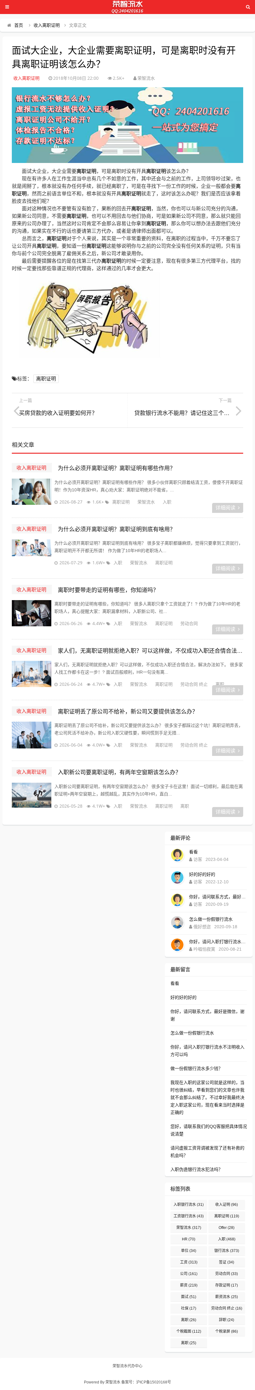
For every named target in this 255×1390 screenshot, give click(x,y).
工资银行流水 (189, 1216)
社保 (188, 1308)
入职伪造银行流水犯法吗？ (196, 1169)
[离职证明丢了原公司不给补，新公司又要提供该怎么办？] (31, 737)
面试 (188, 1297)
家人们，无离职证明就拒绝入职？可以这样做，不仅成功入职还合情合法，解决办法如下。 (150, 651)
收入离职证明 (47, 25)
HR (188, 1239)
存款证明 (226, 1285)
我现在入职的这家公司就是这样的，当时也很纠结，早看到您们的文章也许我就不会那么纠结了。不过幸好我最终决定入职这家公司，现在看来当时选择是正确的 (207, 1097)
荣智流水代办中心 (127, 1366)
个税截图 (188, 1331)
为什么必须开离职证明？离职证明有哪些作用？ (116, 468)
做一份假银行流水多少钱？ (196, 1068)
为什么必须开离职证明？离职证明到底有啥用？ (116, 529)
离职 (220, 684)
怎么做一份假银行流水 (211, 919)
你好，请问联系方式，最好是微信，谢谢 (218, 896)
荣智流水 (146, 502)
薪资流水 (226, 1297)
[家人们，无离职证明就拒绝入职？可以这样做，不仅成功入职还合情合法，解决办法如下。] (31, 676)
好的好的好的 (202, 874)
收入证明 (226, 1204)
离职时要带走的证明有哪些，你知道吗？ (108, 590)
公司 (188, 1274)
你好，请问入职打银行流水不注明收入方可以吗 (218, 941)
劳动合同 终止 (194, 684)
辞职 (226, 1320)
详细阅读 (225, 507)
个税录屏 (226, 1331)
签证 (226, 1262)
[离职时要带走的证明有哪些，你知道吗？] (31, 615)
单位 (188, 1251)
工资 (188, 1262)
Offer (226, 1227)
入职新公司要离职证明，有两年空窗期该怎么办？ (119, 772)
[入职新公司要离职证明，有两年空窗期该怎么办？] (31, 798)
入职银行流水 (189, 1204)
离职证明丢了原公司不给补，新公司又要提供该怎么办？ (128, 712)
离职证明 (46, 378)
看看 (193, 851)
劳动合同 (189, 623)
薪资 (188, 1285)
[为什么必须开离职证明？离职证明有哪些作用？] (31, 494)
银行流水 (226, 1251)
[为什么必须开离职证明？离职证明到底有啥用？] (31, 555)
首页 (18, 25)
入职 (167, 502)
